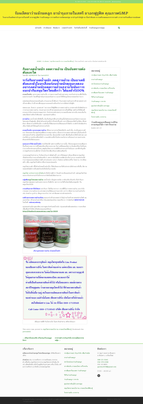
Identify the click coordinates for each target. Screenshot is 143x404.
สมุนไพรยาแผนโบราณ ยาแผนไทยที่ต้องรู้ (57, 329)
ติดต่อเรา (56, 28)
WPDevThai (117, 399)
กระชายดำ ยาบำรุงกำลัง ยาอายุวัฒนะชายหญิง (69, 339)
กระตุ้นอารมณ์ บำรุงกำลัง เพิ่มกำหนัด (104, 75)
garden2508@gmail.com (106, 367)
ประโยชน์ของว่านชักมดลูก (100, 84)
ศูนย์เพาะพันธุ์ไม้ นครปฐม (100, 106)
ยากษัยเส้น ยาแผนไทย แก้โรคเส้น (103, 88)
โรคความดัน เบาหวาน (98, 117)
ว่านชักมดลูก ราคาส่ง (98, 101)
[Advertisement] (71, 45)
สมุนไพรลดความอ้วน (35, 179)
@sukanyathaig (116, 2)
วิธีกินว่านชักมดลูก (97, 97)
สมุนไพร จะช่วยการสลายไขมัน (33, 173)
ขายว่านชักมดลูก (97, 79)
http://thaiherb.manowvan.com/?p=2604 (40, 211)
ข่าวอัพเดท (47, 28)
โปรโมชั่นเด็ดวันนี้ (80, 28)
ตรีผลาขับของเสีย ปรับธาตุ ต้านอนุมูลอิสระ (37, 339)
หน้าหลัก (38, 28)
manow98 (108, 2)
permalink (27, 331)
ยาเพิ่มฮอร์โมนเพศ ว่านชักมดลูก (102, 92)
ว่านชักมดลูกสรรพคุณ (97, 28)
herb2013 (45, 75)
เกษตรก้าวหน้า (67, 28)
